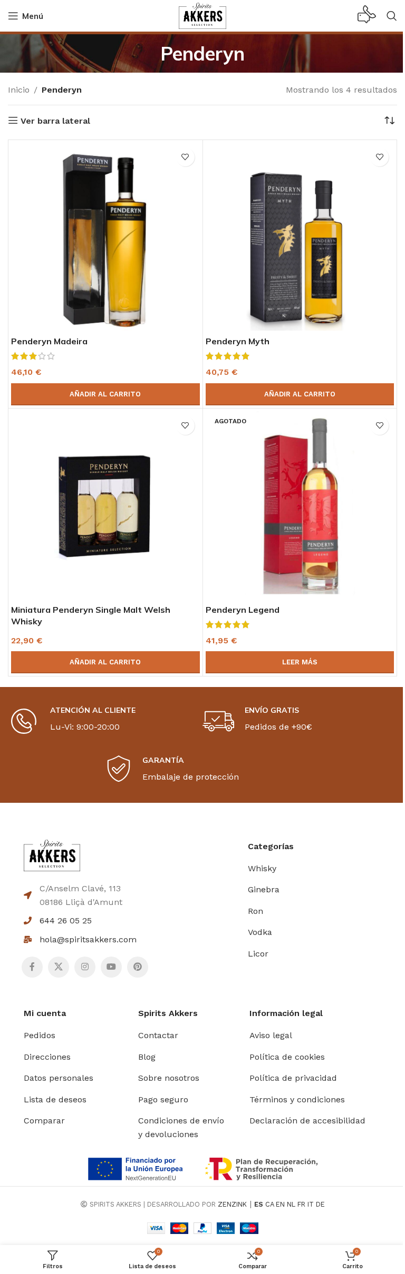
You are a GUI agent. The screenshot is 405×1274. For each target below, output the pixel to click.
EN (280, 1204)
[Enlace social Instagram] (84, 967)
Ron (255, 911)
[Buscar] (391, 15)
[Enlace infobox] (367, 15)
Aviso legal (270, 1035)
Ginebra (263, 889)
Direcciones (47, 1057)
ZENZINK (232, 1204)
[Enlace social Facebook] (32, 967)
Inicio (19, 90)
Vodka (260, 932)
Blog (147, 1057)
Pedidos (39, 1035)
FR (301, 1204)
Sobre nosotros (168, 1078)
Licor (258, 954)
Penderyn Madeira (49, 341)
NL (291, 1204)
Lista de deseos (55, 1099)
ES (258, 1204)
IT (310, 1204)
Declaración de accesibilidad (307, 1121)
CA (269, 1204)
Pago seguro (163, 1099)
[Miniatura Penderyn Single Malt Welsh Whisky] (105, 505)
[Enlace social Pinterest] (137, 967)
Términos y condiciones (297, 1099)
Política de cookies (287, 1057)
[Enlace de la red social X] (58, 967)
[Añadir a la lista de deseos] (185, 157)
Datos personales (58, 1078)
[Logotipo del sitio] (202, 15)
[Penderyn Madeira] (105, 237)
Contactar (158, 1035)
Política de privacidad (293, 1078)
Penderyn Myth (237, 341)
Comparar (44, 1121)
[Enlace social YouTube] (111, 967)
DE (320, 1204)
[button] (105, 394)
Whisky (262, 868)
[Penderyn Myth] (300, 237)
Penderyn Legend (242, 609)
